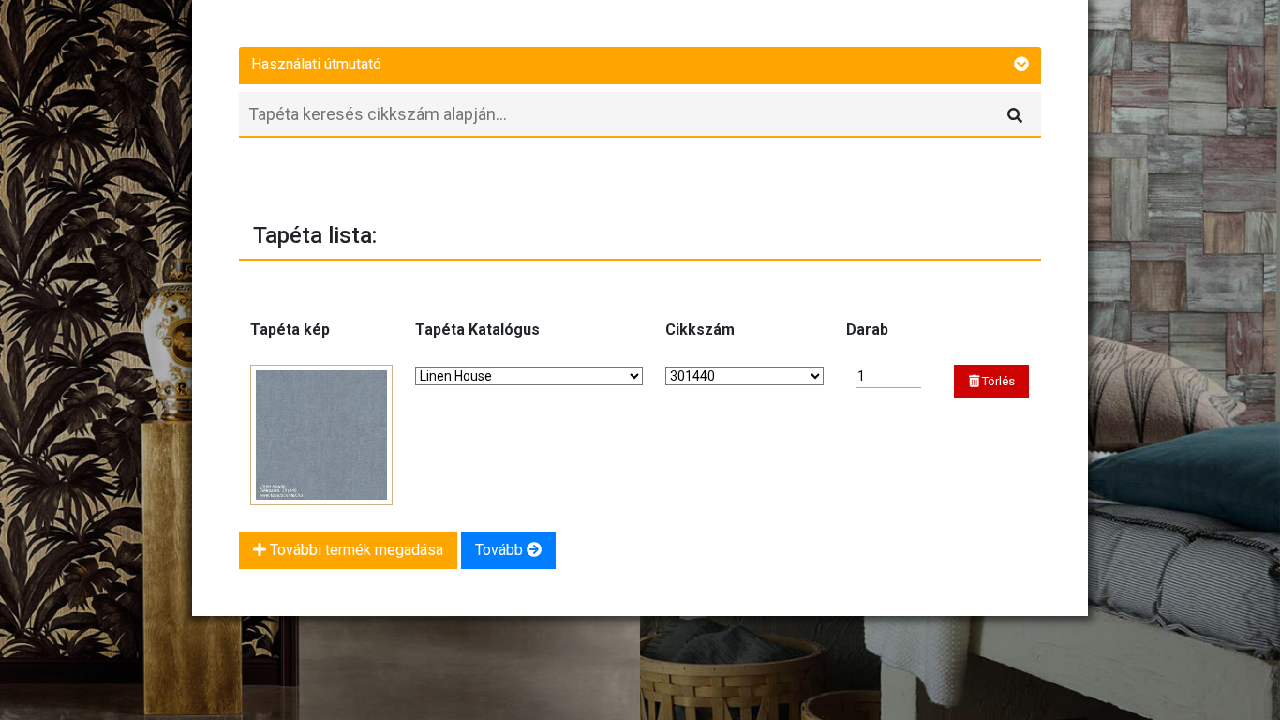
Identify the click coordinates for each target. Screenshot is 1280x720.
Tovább (501, 550)
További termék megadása (354, 550)
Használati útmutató (316, 64)
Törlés (997, 381)
